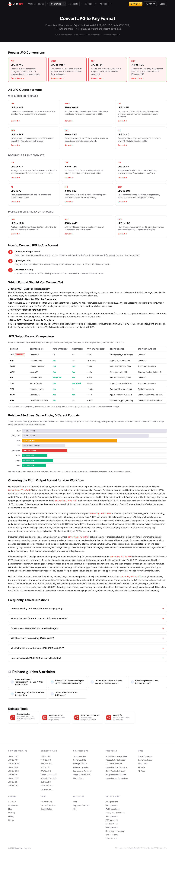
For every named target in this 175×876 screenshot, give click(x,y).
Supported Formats (81, 805)
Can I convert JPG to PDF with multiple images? (35, 628)
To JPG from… (47, 789)
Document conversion (115, 831)
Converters (56, 4)
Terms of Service (48, 805)
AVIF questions (112, 816)
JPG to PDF (13, 760)
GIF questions (112, 824)
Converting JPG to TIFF (100, 513)
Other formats (112, 838)
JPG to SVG (13, 786)
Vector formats (112, 835)
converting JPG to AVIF (66, 500)
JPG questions (112, 802)
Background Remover (82, 771)
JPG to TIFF (13, 778)
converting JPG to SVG (131, 576)
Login (162, 4)
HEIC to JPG (46, 756)
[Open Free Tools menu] (81, 4)
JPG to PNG (13, 756)
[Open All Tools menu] (111, 4)
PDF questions (112, 820)
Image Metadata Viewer (116, 775)
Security (11, 813)
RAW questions (112, 827)
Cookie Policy (46, 809)
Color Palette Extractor (115, 771)
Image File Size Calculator (116, 767)
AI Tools (88, 4)
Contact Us (13, 805)
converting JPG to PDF (78, 537)
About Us (12, 802)
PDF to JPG (45, 767)
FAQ (75, 802)
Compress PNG (79, 760)
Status (11, 820)
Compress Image (36, 4)
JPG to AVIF (13, 767)
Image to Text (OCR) (81, 775)
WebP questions (112, 809)
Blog (10, 809)
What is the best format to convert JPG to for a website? (39, 618)
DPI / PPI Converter (114, 763)
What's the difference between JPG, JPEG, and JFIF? (37, 648)
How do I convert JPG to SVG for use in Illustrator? (36, 658)
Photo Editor (78, 778)
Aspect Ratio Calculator (116, 760)
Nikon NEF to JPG (48, 778)
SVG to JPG (46, 782)
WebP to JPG (46, 763)
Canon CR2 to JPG (48, 775)
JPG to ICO (13, 782)
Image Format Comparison (117, 778)
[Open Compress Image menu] (47, 4)
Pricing (11, 816)
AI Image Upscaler (80, 767)
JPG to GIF (12, 775)
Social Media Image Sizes (116, 756)
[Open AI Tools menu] (96, 4)
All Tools (103, 4)
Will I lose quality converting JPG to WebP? (32, 638)
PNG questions (112, 805)
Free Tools (73, 4)
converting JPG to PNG (121, 556)
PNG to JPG (46, 760)
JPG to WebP (13, 763)
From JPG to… (47, 786)
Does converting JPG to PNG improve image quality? (37, 608)
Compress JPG (79, 756)
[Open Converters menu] (64, 4)
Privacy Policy (46, 802)
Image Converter (145, 756)
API (74, 809)
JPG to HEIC (13, 771)
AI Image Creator (80, 763)
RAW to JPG (46, 771)
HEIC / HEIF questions (115, 813)
